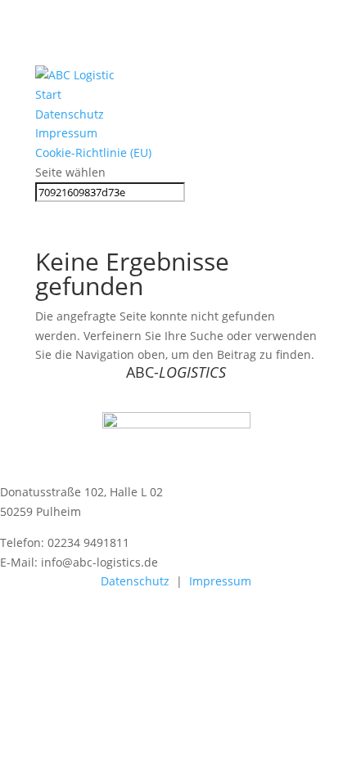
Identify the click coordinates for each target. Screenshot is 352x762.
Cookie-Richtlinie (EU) (93, 152)
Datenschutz (69, 114)
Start (48, 94)
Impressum (66, 133)
